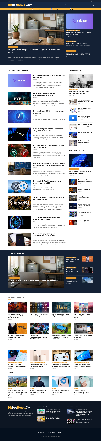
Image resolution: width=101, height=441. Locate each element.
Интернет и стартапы (74, 169)
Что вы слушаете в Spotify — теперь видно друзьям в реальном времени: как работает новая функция (85, 213)
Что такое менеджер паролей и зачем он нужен (85, 100)
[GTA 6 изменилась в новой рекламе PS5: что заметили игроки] (83, 307)
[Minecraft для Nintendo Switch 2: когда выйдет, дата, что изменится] (61, 328)
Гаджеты (50, 5)
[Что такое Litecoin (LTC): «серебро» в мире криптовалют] (19, 116)
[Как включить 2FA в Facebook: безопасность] (73, 182)
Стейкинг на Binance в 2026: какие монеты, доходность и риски (48, 199)
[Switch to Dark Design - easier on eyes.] (93, 5)
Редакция (10, 1)
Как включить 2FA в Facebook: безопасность (85, 180)
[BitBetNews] (20, 5)
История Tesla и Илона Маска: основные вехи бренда (39, 391)
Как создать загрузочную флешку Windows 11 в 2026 (85, 133)
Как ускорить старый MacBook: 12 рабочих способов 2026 (34, 51)
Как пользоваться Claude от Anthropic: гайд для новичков (85, 125)
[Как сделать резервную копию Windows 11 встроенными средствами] (73, 118)
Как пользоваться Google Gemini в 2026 (85, 109)
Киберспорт (67, 5)
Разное (87, 5)
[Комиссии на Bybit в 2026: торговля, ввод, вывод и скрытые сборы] (19, 134)
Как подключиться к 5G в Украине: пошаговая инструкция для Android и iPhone (85, 196)
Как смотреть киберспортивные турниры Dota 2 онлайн (38, 337)
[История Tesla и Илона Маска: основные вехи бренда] (39, 381)
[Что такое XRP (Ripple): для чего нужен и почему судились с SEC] (19, 186)
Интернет (58, 5)
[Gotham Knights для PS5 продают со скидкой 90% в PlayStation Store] (17, 307)
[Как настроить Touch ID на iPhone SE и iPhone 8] (39, 355)
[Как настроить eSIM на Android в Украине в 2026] (87, 280)
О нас (15, 1)
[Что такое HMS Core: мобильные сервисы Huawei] (17, 355)
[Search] (95, 5)
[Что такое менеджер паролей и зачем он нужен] (73, 102)
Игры (74, 5)
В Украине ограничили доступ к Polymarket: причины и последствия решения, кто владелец (84, 204)
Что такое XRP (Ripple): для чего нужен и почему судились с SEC (47, 182)
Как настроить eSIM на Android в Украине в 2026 (72, 280)
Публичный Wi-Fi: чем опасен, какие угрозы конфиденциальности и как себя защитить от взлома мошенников (84, 188)
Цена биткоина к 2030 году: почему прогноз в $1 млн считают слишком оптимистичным (49, 164)
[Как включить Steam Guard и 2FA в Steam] (83, 328)
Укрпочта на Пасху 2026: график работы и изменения (53, 417)
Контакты (25, 1)
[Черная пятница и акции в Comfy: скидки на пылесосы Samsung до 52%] (41, 411)
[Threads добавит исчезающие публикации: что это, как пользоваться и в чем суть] (71, 421)
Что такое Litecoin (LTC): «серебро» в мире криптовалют (48, 112)
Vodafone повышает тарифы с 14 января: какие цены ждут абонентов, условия (85, 221)
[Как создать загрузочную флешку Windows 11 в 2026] (73, 135)
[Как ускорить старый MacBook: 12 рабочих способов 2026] (36, 29)
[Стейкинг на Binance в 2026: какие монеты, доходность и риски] (19, 203)
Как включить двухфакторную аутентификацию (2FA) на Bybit (44, 94)
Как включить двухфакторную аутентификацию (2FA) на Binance (45, 235)
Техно (80, 5)
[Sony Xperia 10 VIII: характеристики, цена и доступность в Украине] (83, 381)
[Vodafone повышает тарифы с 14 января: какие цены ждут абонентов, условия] (73, 222)
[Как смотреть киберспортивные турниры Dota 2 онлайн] (39, 328)
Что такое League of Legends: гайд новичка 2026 (61, 315)
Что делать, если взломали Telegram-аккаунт (60, 391)
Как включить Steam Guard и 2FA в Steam (83, 336)
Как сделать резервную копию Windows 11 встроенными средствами (85, 117)
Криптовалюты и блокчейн (73, 30)
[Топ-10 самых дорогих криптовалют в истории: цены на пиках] (19, 222)
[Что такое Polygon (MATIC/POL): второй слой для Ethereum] (79, 21)
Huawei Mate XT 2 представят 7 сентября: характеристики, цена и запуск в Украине (78, 53)
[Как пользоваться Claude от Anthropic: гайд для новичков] (73, 127)
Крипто (43, 5)
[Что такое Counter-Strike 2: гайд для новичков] (17, 328)
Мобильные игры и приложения (15, 362)
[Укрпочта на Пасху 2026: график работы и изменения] (41, 418)
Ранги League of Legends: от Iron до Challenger (39, 315)
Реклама (20, 1)
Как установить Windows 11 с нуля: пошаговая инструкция (80, 172)
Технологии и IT (73, 89)
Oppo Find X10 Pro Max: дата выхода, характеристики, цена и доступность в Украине (77, 44)
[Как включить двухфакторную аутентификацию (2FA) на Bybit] (19, 98)
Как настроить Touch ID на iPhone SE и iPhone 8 (38, 365)
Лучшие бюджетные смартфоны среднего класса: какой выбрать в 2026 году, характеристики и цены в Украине (84, 412)
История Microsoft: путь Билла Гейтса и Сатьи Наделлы (79, 92)
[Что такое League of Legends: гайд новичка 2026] (61, 307)
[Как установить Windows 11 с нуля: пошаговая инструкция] (81, 160)
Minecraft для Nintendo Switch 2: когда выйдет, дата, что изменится (61, 337)
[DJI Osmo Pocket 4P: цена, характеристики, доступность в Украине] (73, 143)
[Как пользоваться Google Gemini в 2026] (73, 110)
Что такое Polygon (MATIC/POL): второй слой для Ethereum (78, 33)
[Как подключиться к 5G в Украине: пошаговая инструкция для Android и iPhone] (73, 198)
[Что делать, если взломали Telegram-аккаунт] (61, 381)
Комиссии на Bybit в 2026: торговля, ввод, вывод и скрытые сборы (48, 130)
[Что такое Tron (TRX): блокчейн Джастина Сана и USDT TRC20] (19, 150)
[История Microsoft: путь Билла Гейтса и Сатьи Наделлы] (81, 81)
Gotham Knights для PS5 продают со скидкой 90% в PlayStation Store (16, 316)
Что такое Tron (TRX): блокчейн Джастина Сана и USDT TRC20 (48, 146)
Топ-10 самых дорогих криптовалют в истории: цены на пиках (46, 218)
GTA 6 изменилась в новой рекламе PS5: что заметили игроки (82, 316)
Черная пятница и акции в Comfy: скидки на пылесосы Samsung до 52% (53, 411)
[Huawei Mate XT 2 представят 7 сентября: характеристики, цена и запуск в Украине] (87, 270)
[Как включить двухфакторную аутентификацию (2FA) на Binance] (19, 239)
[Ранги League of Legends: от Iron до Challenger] (39, 307)
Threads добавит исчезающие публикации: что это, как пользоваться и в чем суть (84, 421)
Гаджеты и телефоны (71, 41)
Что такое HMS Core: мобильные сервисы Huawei (17, 365)
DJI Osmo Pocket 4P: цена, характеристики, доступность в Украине (85, 141)
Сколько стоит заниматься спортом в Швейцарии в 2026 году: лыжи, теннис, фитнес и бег (17, 393)
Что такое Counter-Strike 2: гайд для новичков (16, 336)
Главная (37, 5)
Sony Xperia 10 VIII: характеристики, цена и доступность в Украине (81, 392)
